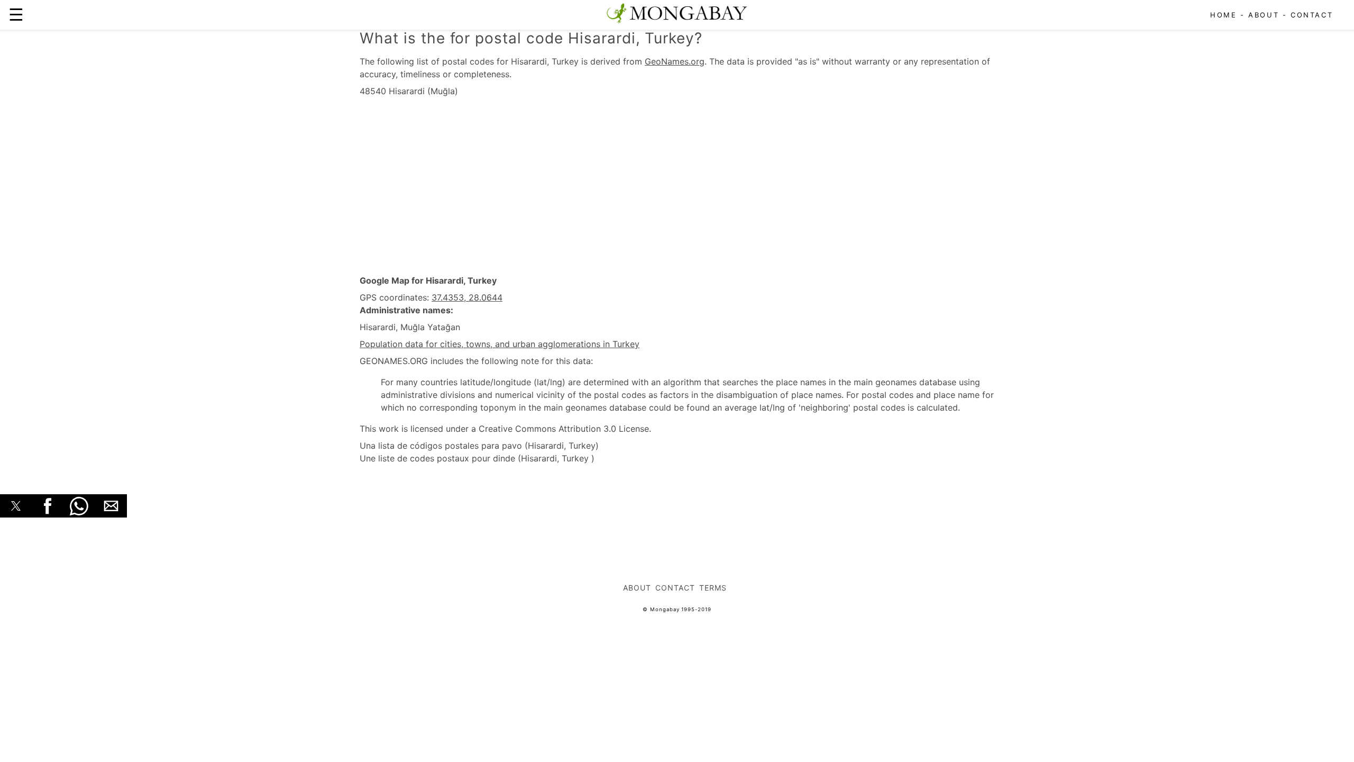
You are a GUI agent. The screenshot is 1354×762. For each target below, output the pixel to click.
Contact (1312, 15)
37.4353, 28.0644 (467, 297)
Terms (713, 587)
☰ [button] (16, 14)
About (1263, 15)
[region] (677, 186)
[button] (16, 506)
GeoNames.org (675, 61)
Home (1223, 15)
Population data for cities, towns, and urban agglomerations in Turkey (499, 344)
